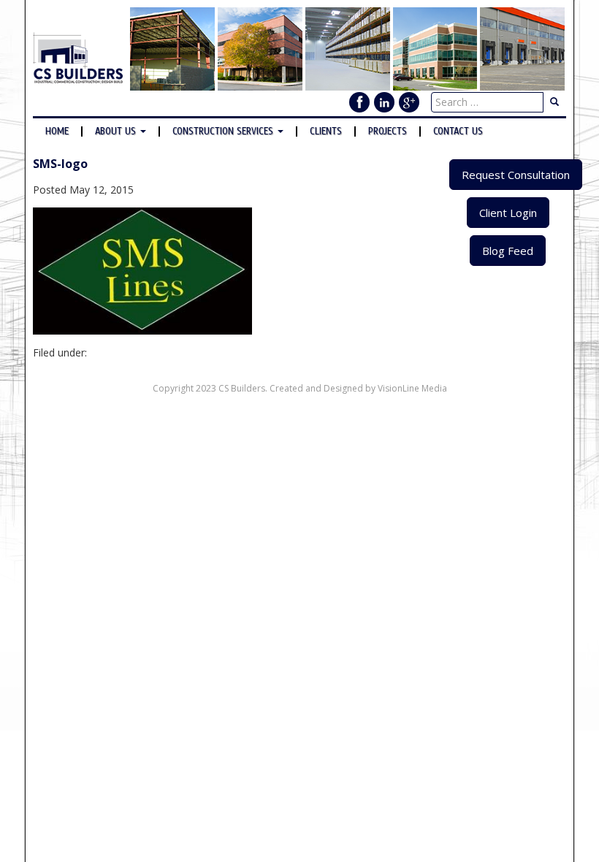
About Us (117, 131)
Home (57, 131)
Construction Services (224, 131)
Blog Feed (507, 250)
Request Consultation (516, 174)
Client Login (508, 212)
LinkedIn (384, 102)
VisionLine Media (412, 388)
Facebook (359, 102)
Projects (387, 131)
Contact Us (458, 131)
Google (409, 102)
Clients (326, 131)
